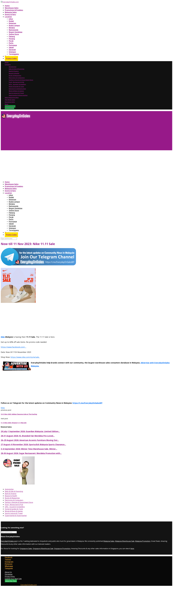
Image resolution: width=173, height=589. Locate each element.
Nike (3, 337)
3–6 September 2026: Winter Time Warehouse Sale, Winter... (29, 449)
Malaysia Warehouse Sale (124, 541)
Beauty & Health (14, 73)
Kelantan (12, 23)
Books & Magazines (15, 75)
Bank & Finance (14, 71)
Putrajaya (13, 45)
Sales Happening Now (12, 97)
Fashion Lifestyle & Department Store (21, 80)
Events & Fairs (10, 14)
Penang (12, 39)
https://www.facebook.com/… (13, 347)
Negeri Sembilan (15, 32)
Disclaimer (9, 574)
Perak (11, 41)
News (6, 104)
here (132, 548)
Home (7, 6)
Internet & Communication (17, 89)
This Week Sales (10, 100)
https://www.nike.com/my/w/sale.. (25, 357)
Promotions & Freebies (14, 10)
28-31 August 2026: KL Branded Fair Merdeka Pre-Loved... (28, 436)
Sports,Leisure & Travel (16, 93)
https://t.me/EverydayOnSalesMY (87, 403)
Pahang (12, 36)
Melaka (12, 28)
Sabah (11, 47)
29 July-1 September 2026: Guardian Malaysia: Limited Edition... (30, 431)
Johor (11, 19)
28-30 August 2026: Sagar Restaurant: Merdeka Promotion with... (31, 453)
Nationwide (13, 30)
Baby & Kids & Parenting (16, 69)
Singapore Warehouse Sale (43, 548)
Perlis (11, 43)
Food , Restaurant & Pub (16, 82)
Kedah (11, 21)
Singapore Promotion (62, 548)
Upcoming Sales (10, 102)
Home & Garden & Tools (16, 86)
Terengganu (14, 54)
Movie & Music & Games (16, 91)
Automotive (12, 67)
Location (8, 17)
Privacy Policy (10, 576)
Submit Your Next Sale (13, 579)
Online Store (14, 34)
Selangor (12, 52)
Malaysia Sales (11, 12)
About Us (8, 572)
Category (8, 64)
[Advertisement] (61, 135)
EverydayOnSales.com (9, 541)
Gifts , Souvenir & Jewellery (17, 84)
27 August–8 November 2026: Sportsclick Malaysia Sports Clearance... (33, 444)
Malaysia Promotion (142, 541)
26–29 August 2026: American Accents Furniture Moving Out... (30, 440)
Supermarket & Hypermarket (18, 95)
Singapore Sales (26, 548)
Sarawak (12, 50)
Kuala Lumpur (14, 25)
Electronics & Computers (17, 78)
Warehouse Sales (11, 8)
